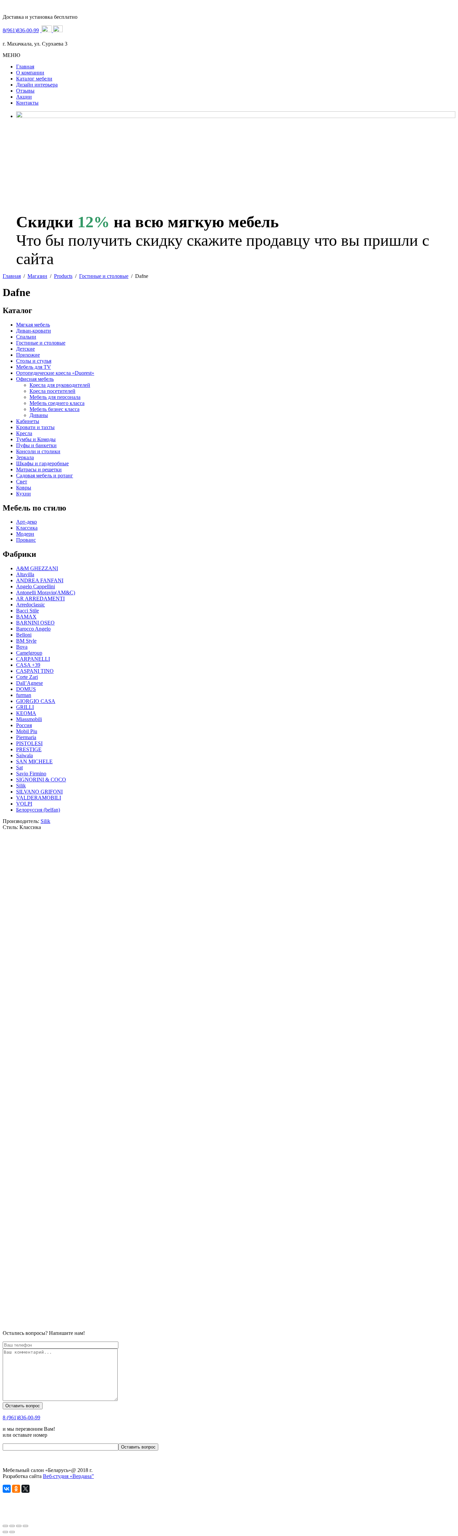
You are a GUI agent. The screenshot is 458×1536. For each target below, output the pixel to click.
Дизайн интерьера (37, 84)
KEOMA (26, 713)
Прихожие (28, 355)
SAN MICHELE (34, 761)
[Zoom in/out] (25, 1526)
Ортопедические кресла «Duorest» (55, 373)
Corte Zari (27, 677)
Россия (24, 725)
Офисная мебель (35, 379)
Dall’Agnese (29, 683)
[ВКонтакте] (7, 1489)
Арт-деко (26, 522)
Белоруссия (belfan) (38, 810)
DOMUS (26, 689)
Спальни (26, 337)
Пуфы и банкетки (36, 445)
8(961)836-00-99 (21, 30)
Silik (21, 785)
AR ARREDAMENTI (40, 598)
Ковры (23, 487)
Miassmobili (29, 719)
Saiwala (24, 755)
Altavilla (25, 574)
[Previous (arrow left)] (5, 1532)
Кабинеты (27, 421)
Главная (25, 66)
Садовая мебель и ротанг (44, 475)
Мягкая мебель (33, 325)
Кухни (23, 493)
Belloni (24, 635)
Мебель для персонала (55, 397)
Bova (21, 647)
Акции (24, 97)
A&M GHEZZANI (37, 568)
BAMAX (26, 616)
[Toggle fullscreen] (18, 1526)
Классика (27, 528)
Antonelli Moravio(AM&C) (45, 592)
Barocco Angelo (33, 629)
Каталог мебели (34, 78)
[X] (25, 1489)
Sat (19, 767)
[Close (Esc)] (5, 1526)
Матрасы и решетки (39, 469)
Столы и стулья (33, 361)
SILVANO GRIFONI (39, 791)
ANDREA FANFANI (39, 580)
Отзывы (25, 91)
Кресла (24, 433)
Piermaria (26, 737)
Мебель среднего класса (57, 403)
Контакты (27, 103)
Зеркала (25, 457)
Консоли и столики (38, 451)
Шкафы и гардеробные (42, 463)
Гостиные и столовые (40, 343)
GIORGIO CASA (35, 701)
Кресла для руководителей (60, 385)
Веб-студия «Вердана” (68, 1476)
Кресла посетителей (52, 391)
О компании (30, 72)
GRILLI (25, 707)
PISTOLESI (29, 743)
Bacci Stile (27, 610)
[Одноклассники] (16, 1489)
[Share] (12, 1526)
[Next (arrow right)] (12, 1532)
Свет (21, 481)
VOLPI (24, 804)
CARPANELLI (33, 659)
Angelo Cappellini (35, 586)
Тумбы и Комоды (36, 439)
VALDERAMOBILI (38, 798)
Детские (25, 349)
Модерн (25, 534)
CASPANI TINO (35, 671)
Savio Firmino (31, 773)
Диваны (39, 415)
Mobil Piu (26, 731)
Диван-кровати (33, 331)
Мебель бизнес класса (54, 409)
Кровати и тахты (35, 427)
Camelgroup (29, 653)
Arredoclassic (30, 604)
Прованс (26, 540)
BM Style (26, 641)
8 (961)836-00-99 (21, 1417)
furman (23, 695)
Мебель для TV (33, 367)
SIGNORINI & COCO (41, 779)
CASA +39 (28, 665)
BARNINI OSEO (35, 623)
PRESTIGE (29, 749)
